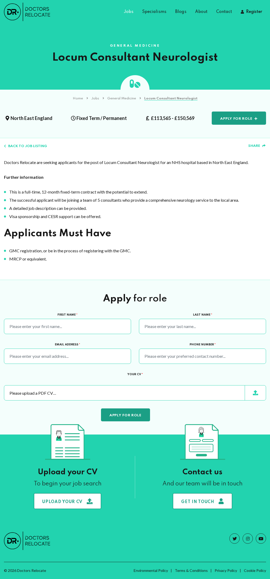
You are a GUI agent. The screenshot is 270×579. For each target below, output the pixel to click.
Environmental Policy (151, 570)
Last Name (202, 314)
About (201, 12)
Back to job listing (27, 146)
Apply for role (236, 118)
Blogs (180, 12)
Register (254, 12)
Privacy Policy (226, 570)
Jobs (128, 12)
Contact (224, 12)
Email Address (67, 344)
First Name (67, 314)
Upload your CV (62, 502)
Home (78, 98)
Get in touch (197, 502)
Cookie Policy (255, 570)
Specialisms (154, 12)
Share (254, 146)
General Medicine (121, 98)
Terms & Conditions (191, 570)
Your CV (135, 374)
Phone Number (203, 344)
